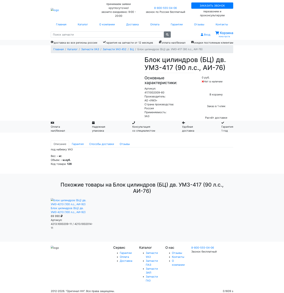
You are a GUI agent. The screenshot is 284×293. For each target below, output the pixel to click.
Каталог (83, 24)
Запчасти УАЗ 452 (114, 49)
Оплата (154, 24)
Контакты (222, 24)
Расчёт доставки (216, 117)
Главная (61, 24)
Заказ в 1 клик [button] (216, 106)
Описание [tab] (60, 144)
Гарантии (177, 24)
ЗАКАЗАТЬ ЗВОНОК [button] (212, 5)
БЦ (132, 49)
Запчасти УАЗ (90, 49)
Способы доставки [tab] (101, 144)
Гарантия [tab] (78, 144)
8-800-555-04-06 (165, 8)
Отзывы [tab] (125, 144)
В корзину (216, 94)
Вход (206, 34)
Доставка (132, 24)
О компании (107, 24)
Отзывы (199, 24)
